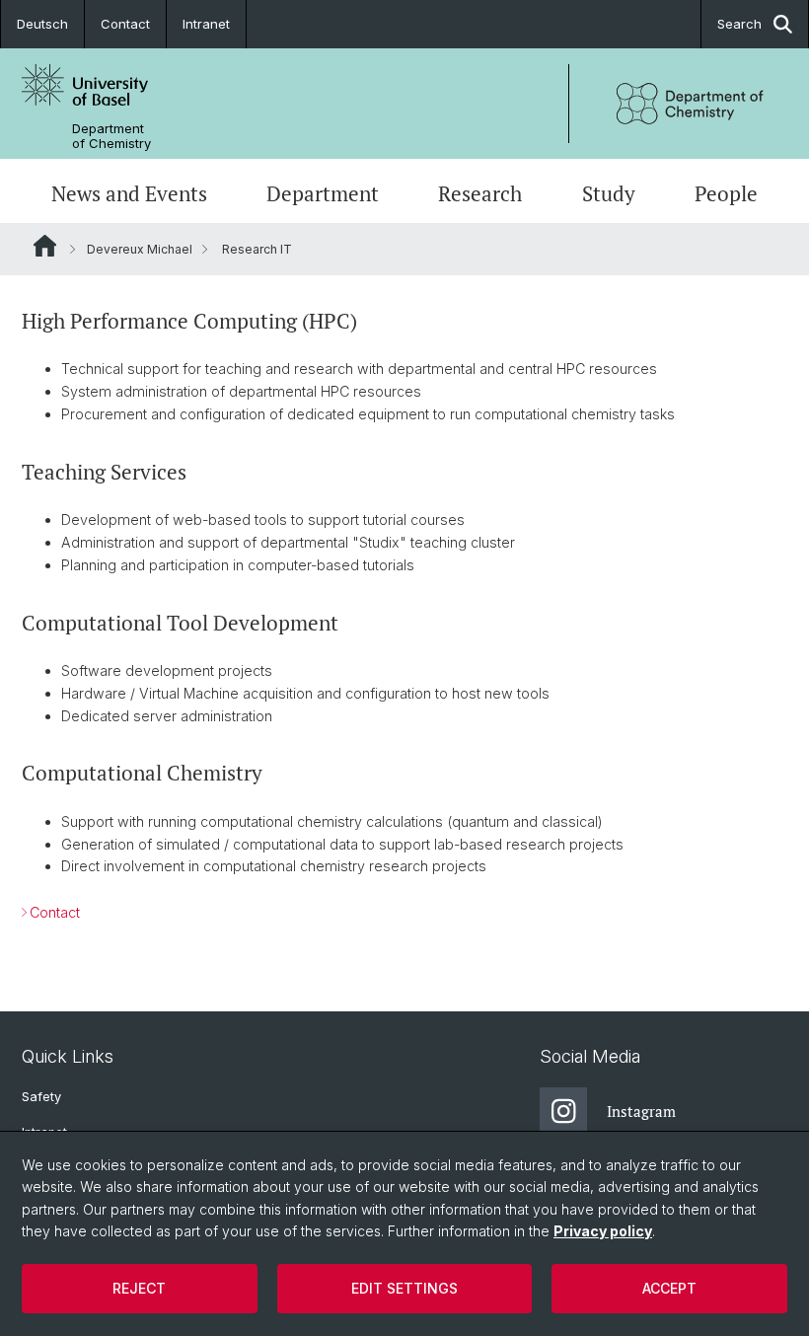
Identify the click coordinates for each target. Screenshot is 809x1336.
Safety (41, 1096)
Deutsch (42, 24)
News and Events (129, 193)
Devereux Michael (139, 249)
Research (480, 193)
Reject (139, 1288)
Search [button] (739, 24)
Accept (669, 1288)
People (726, 193)
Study (608, 193)
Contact (125, 24)
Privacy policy (602, 1231)
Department (322, 193)
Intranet (206, 24)
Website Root (45, 246)
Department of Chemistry (111, 136)
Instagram (641, 1111)
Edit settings (404, 1288)
